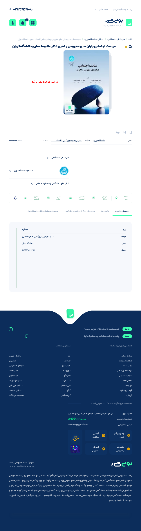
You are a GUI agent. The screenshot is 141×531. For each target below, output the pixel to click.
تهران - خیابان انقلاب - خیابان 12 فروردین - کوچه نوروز (90, 413)
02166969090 (77, 419)
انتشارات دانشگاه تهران (94, 39)
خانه (130, 39)
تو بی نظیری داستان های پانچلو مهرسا (101, 329)
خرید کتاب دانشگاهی (116, 39)
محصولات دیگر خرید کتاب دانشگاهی (80, 211)
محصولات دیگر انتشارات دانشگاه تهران (42, 211)
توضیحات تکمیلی (122, 211)
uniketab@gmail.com (78, 424)
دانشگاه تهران (27, 243)
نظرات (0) (105, 211)
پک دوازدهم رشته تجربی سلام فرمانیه (101, 336)
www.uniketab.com (22, 466)
